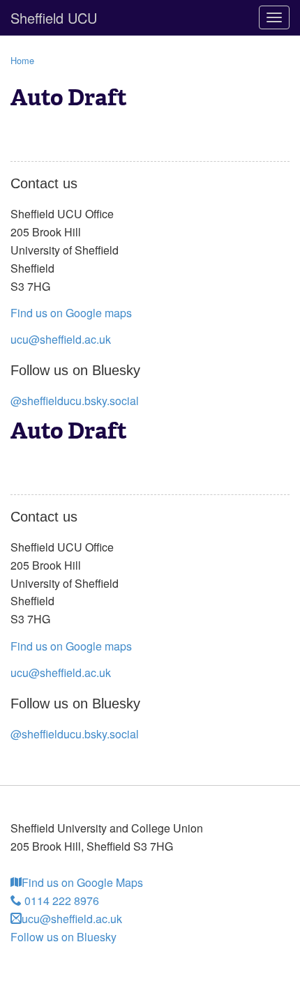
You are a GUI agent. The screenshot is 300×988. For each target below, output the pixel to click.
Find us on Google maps (71, 313)
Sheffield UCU (53, 18)
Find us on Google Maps (82, 882)
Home (22, 60)
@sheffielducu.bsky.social (74, 401)
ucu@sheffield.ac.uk (60, 339)
